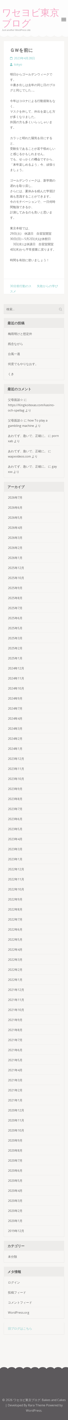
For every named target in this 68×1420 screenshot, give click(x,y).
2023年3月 (15, 849)
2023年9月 (15, 789)
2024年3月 (15, 728)
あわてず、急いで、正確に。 (27, 436)
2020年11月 (16, 1120)
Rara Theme (37, 1405)
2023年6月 (15, 819)
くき (11, 374)
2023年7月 (15, 809)
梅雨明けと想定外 (20, 334)
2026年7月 (15, 497)
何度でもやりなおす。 (23, 364)
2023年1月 (15, 859)
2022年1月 (15, 980)
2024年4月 (15, 718)
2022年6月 (15, 929)
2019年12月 (16, 1231)
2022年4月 (15, 949)
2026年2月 (15, 548)
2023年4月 (15, 839)
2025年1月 (15, 658)
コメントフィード (20, 1302)
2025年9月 (15, 588)
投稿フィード (17, 1292)
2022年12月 (16, 869)
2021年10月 (16, 1010)
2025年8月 (15, 598)
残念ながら (15, 344)
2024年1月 (15, 749)
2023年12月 (16, 759)
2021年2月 (15, 1090)
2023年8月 (15, 799)
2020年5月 (15, 1181)
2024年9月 (15, 698)
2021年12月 (16, 990)
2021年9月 (15, 1020)
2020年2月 (15, 1211)
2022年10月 (16, 889)
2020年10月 (16, 1130)
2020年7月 (15, 1160)
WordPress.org (18, 1312)
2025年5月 (15, 628)
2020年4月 (15, 1191)
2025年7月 (15, 608)
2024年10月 (16, 688)
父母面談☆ (15, 400)
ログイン (14, 1282)
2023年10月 (16, 779)
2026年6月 (15, 507)
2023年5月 (15, 829)
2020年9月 (15, 1140)
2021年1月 (15, 1100)
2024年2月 (15, 739)
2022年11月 (16, 879)
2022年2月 (15, 970)
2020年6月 (15, 1170)
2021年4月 (15, 1070)
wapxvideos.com (19, 456)
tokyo (18, 64)
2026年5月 (15, 518)
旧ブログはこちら (20, 1328)
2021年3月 (15, 1080)
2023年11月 (16, 769)
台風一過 (14, 354)
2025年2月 (15, 648)
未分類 (12, 1257)
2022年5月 (15, 939)
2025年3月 (15, 638)
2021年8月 (15, 1030)
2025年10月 (16, 578)
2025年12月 (16, 568)
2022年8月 (15, 909)
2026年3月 (15, 538)
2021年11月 (16, 1000)
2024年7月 (15, 708)
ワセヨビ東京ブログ (30, 18)
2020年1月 (15, 1221)
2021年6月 (15, 1050)
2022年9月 (15, 899)
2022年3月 (15, 960)
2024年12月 (16, 668)
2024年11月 (16, 678)
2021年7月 (15, 1040)
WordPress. (34, 1410)
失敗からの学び (47, 286)
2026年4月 (15, 528)
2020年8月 (15, 1150)
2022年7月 (15, 919)
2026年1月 (15, 558)
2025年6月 (15, 618)
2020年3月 (15, 1201)
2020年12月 (16, 1110)
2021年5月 (15, 1060)
